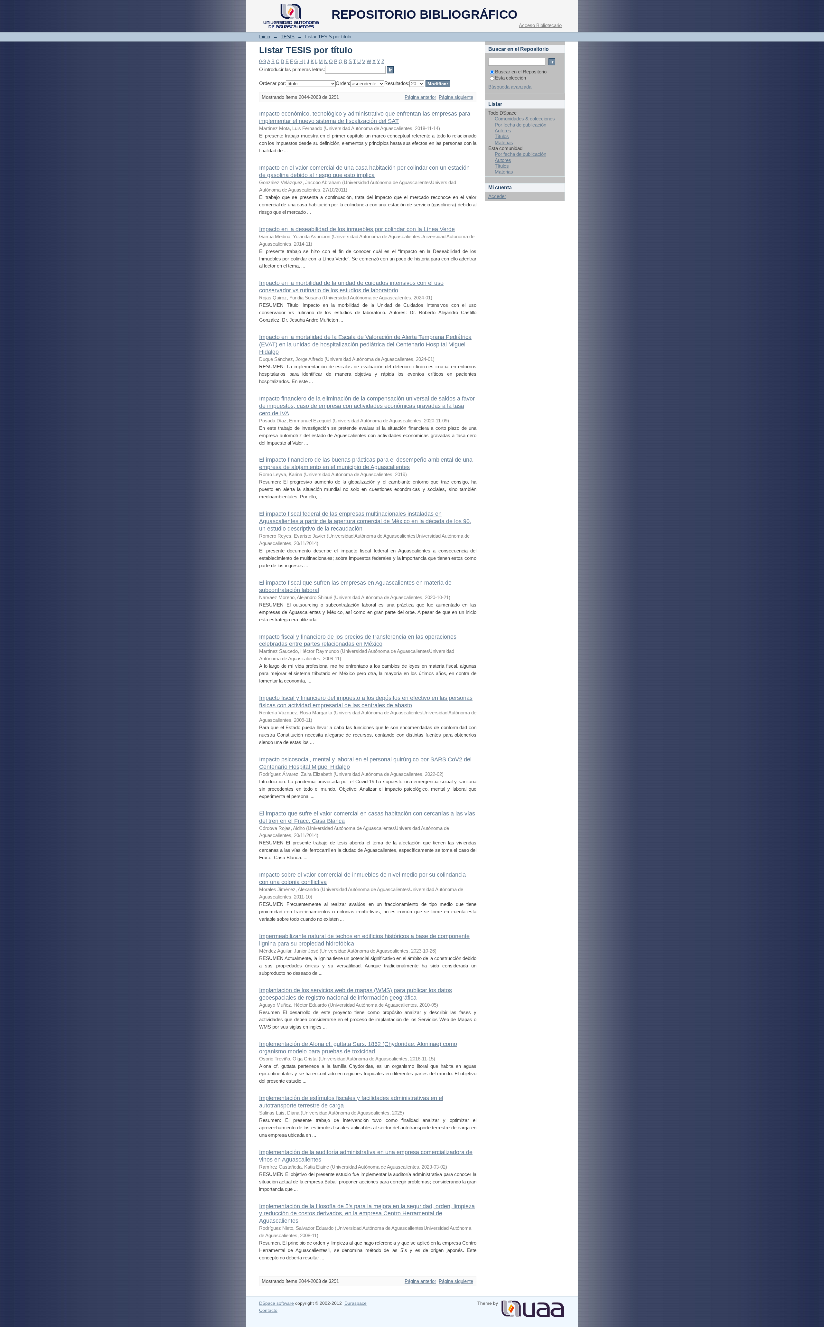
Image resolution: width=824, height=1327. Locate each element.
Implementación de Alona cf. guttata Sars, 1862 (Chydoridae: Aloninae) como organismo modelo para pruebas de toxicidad (358, 1047)
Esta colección (510, 77)
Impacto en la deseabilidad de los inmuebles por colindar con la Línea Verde (357, 229)
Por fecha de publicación (520, 124)
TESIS (288, 36)
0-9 (262, 61)
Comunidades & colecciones (525, 118)
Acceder (497, 196)
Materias (504, 142)
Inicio (264, 36)
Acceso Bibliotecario (540, 25)
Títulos (502, 136)
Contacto (268, 1310)
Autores (503, 130)
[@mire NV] (533, 1306)
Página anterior (420, 97)
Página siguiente (456, 97)
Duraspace (355, 1303)
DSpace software (276, 1303)
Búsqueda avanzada (509, 86)
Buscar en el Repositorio (521, 71)
